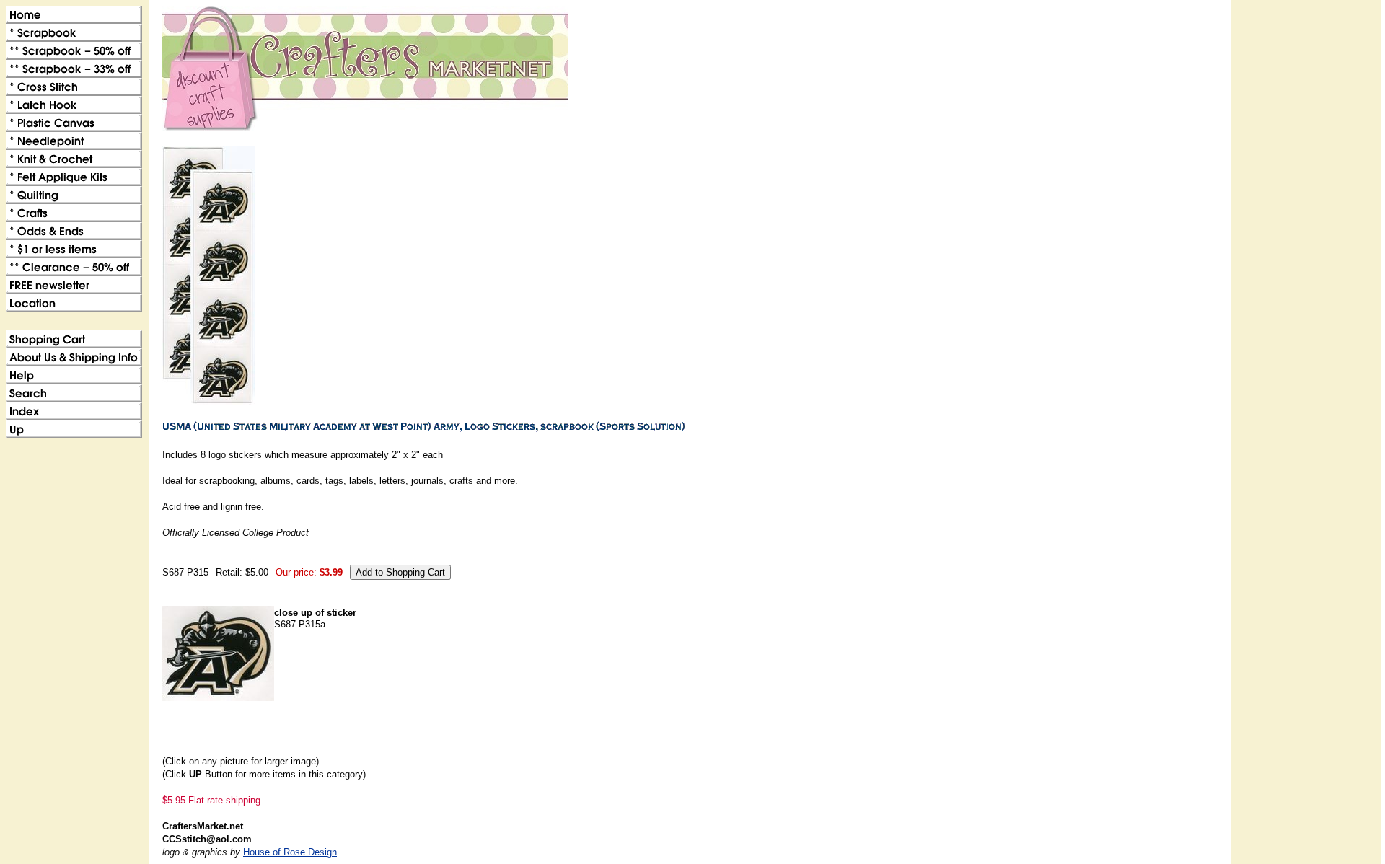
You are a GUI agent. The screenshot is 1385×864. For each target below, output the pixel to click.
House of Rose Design (290, 852)
